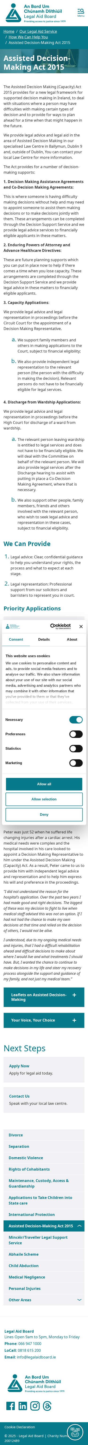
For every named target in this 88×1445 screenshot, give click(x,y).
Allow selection (44, 799)
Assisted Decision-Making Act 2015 (41, 1226)
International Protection (32, 1214)
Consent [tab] (16, 639)
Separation (19, 1146)
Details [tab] (44, 639)
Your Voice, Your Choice (33, 1020)
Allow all (44, 784)
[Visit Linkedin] (23, 1406)
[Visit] (35, 1406)
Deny (44, 814)
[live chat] (75, 1432)
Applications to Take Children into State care (40, 1200)
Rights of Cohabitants (29, 1169)
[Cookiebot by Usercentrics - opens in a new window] (52, 626)
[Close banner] (81, 626)
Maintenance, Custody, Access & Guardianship (39, 1183)
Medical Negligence (27, 1277)
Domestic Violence (26, 1157)
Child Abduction (24, 1265)
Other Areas (20, 1299)
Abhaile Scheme (23, 1254)
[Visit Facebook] (10, 1406)
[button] (81, 13)
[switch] (76, 734)
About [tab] (72, 639)
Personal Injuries (25, 1288)
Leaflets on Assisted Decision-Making (38, 997)
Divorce (16, 1135)
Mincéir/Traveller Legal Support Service (38, 1240)
